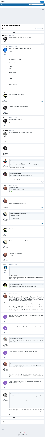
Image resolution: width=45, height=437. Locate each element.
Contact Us (22, 434)
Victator (5, 313)
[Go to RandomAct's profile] (5, 268)
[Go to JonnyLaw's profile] (5, 285)
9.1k (5, 165)
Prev (3, 32)
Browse (2, 4)
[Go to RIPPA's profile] (2, 28)
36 (13, 32)
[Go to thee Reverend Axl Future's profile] (5, 395)
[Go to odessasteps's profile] (5, 134)
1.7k (5, 399)
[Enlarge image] (11, 191)
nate (5, 185)
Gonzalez (5, 104)
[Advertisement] (11, 18)
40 (20, 32)
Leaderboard (10, 4)
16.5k (5, 218)
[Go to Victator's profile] (5, 317)
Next (24, 32)
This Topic (39, 4)
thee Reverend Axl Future (5, 391)
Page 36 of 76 (30, 32)
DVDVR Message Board (6, 1)
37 (15, 32)
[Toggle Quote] (10, 160)
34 (10, 32)
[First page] (1, 32)
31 (5, 32)
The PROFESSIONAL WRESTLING (15, 28)
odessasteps (5, 130)
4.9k (5, 289)
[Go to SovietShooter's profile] (5, 174)
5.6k (5, 272)
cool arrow (5, 92)
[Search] (43, 4)
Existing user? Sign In (36, 1)
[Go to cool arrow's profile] (5, 96)
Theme (19, 434)
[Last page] (26, 32)
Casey (5, 211)
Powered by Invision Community (22, 435)
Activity (6, 4)
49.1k (5, 138)
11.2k (5, 54)
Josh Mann (5, 336)
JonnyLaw (5, 282)
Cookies (26, 434)
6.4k (5, 321)
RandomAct (5, 264)
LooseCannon (5, 35)
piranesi (5, 46)
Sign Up (42, 1)
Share (35, 28)
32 (7, 32)
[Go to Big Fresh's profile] (5, 161)
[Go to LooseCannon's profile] (5, 39)
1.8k (5, 112)
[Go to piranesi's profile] (5, 50)
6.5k (5, 205)
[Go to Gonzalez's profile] (5, 108)
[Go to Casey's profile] (5, 214)
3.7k (5, 343)
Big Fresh (5, 157)
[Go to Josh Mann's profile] (5, 339)
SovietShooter (5, 171)
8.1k (5, 100)
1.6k (5, 178)
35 (12, 32)
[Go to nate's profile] (5, 188)
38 (17, 32)
